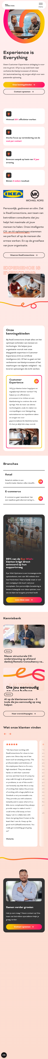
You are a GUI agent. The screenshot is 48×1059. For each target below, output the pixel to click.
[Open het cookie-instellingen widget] (4, 1055)
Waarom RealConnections (22, 255)
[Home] (9, 5)
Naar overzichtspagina (22, 713)
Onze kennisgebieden (22, 84)
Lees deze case (22, 600)
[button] (5, 734)
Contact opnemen (22, 91)
